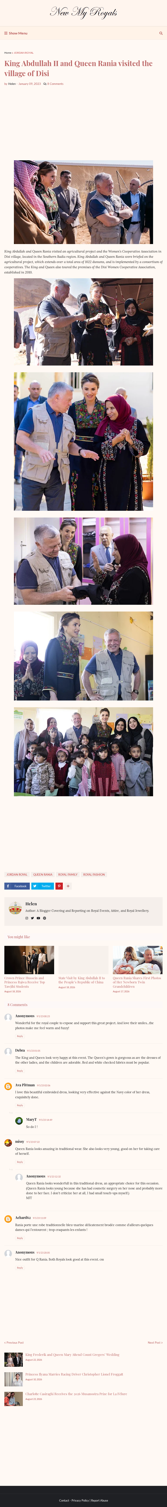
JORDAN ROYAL (23, 52)
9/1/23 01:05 (33, 1050)
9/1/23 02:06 (43, 1085)
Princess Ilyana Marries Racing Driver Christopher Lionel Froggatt (74, 1374)
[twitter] (32, 918)
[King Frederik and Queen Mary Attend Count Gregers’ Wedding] (13, 1360)
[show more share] (68, 886)
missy (19, 1141)
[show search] (161, 33)
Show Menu (18, 33)
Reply (20, 1036)
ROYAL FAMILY (67, 874)
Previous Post (15, 1342)
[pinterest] (44, 918)
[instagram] (26, 918)
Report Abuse (99, 1500)
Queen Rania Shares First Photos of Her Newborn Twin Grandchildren (137, 982)
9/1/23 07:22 (33, 1141)
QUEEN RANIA (42, 874)
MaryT (31, 1119)
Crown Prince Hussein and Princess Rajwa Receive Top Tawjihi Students (24, 982)
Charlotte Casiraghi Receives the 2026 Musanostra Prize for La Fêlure (76, 1394)
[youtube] (38, 918)
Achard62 (23, 1217)
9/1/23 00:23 (43, 1016)
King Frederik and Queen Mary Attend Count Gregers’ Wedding (72, 1354)
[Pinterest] (59, 886)
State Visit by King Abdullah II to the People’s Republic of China (81, 980)
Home (7, 52)
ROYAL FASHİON (94, 874)
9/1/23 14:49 (45, 1119)
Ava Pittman (25, 1085)
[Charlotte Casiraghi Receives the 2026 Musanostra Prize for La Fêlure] (13, 1399)
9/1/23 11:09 (39, 1218)
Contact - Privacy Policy (74, 1500)
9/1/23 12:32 (54, 1176)
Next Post (154, 1342)
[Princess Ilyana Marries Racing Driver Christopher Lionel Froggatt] (13, 1379)
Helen (31, 903)
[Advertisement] (83, 123)
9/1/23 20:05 (43, 1252)
